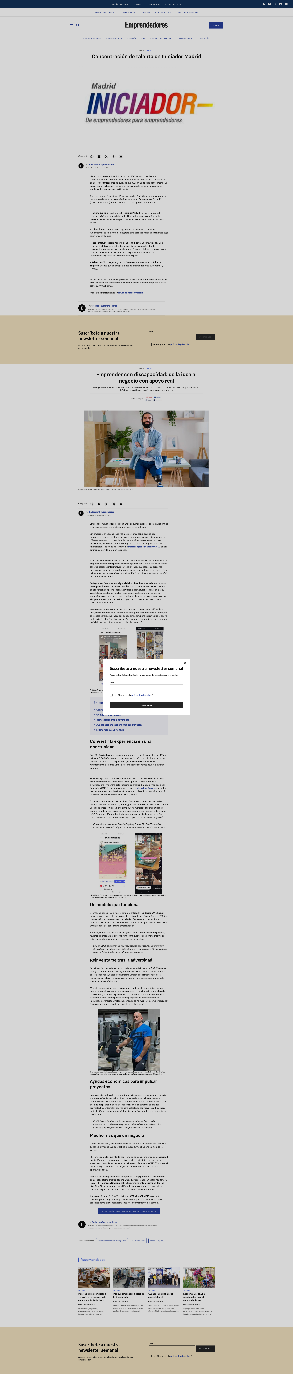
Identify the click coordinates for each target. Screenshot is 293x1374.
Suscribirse (146, 705)
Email (112, 682)
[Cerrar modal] (185, 663)
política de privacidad (141, 695)
